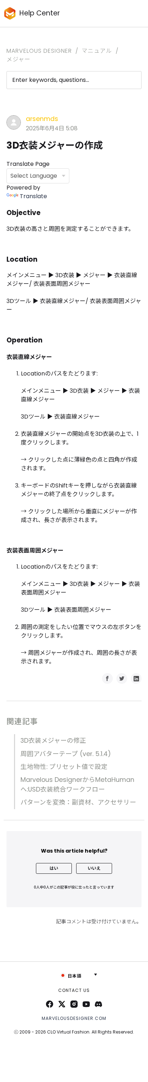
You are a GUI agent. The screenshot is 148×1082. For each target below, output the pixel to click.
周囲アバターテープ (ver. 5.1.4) (65, 754)
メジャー (18, 59)
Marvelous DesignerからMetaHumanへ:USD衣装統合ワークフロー (77, 784)
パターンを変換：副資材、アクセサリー (78, 802)
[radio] (54, 868)
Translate (33, 196)
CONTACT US (74, 990)
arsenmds (42, 119)
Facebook (107, 678)
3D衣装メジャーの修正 (53, 740)
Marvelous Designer (39, 51)
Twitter (122, 678)
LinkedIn (136, 678)
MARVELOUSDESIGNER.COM (74, 1018)
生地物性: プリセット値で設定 (63, 766)
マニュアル (97, 51)
